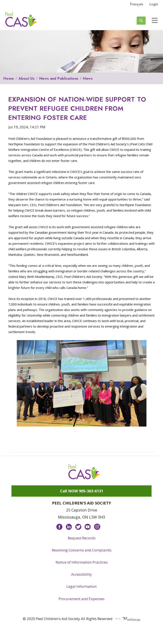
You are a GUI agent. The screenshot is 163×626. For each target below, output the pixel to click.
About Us (26, 78)
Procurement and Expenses (81, 598)
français (136, 4)
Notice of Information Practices (82, 562)
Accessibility (81, 574)
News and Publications (58, 78)
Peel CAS (21, 19)
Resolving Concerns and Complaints (81, 550)
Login (153, 4)
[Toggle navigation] (155, 20)
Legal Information (81, 586)
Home (8, 78)
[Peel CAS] (84, 471)
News (88, 78)
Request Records (82, 538)
